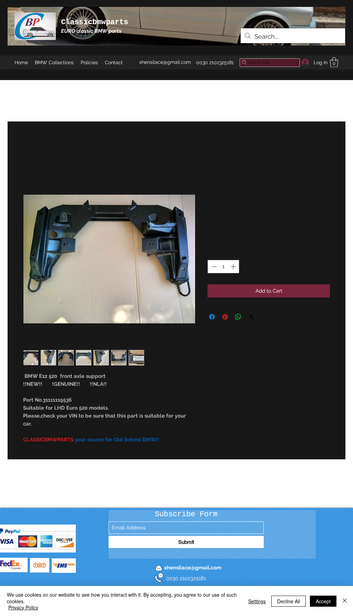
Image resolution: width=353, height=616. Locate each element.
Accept (323, 601)
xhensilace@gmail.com (165, 62)
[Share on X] (251, 317)
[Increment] (234, 266)
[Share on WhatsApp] (238, 317)
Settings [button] (257, 601)
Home (31, 147)
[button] (334, 62)
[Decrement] (213, 266)
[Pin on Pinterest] (225, 317)
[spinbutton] (223, 266)
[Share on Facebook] (212, 317)
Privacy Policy (23, 607)
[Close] (345, 600)
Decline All (288, 601)
